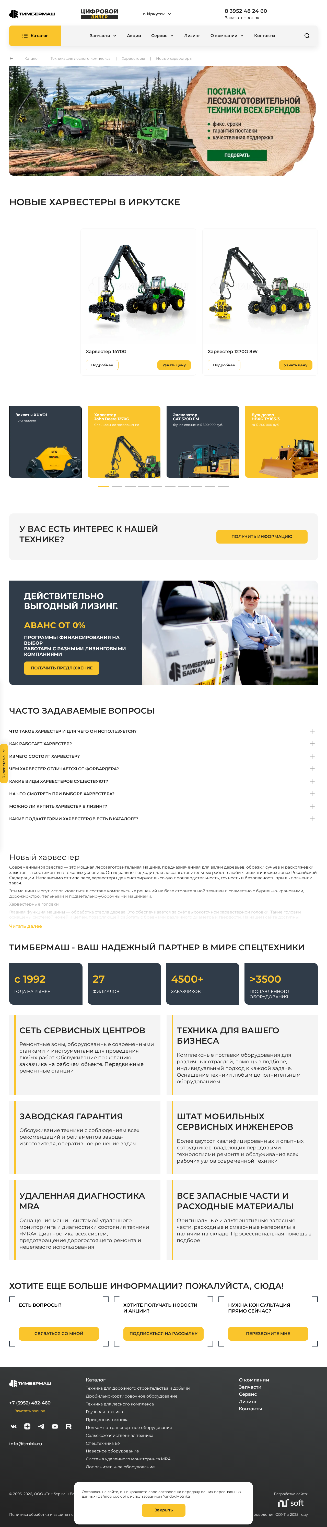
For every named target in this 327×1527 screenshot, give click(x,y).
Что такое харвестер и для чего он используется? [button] (72, 731)
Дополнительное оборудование (120, 1466)
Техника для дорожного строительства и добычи (138, 1388)
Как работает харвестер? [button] (40, 743)
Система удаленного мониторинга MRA (128, 1458)
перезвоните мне (268, 1333)
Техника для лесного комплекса (120, 1403)
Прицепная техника (107, 1419)
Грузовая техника (104, 1411)
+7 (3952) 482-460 (30, 1403)
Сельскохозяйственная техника (119, 1435)
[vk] (13, 1427)
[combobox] (171, 14)
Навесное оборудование (112, 1450)
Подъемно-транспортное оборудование (129, 1427)
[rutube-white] (69, 1427)
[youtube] (55, 1427)
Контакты (264, 35)
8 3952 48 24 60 (246, 11)
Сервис (248, 1394)
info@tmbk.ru (25, 1444)
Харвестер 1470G (106, 351)
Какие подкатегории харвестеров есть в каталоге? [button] (73, 818)
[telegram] (41, 1427)
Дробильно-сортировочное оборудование (132, 1396)
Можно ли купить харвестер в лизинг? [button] (58, 806)
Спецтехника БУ (103, 1443)
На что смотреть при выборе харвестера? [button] (61, 793)
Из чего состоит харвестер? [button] (44, 756)
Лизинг (192, 35)
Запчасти (250, 1387)
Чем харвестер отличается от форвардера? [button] (64, 768)
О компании (254, 1380)
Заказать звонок (242, 17)
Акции (134, 35)
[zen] (27, 1427)
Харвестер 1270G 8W (233, 351)
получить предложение (62, 668)
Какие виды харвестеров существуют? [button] (58, 781)
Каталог (96, 1380)
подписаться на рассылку (163, 1333)
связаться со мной (58, 1333)
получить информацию (262, 536)
